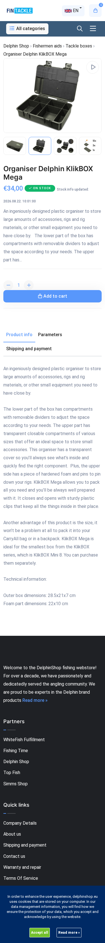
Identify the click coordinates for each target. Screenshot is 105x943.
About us (12, 834)
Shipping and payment (24, 845)
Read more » (35, 700)
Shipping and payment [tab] (29, 348)
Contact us (14, 856)
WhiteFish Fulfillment (24, 739)
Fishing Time (15, 750)
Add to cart (55, 296)
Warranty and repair (22, 867)
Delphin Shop (16, 761)
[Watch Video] (92, 67)
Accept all (39, 933)
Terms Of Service (20, 878)
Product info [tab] (19, 334)
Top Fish (11, 772)
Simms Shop (15, 783)
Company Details (20, 823)
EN (75, 10)
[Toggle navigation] (93, 28)
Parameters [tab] (50, 334)
